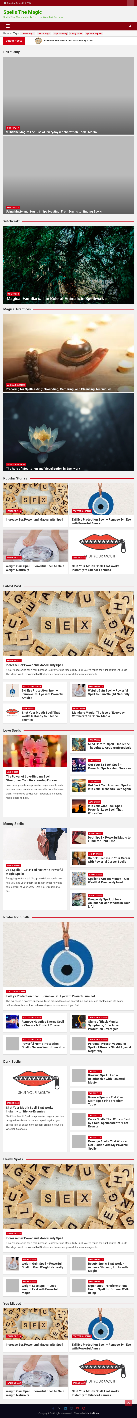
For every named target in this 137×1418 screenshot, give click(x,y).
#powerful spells (94, 33)
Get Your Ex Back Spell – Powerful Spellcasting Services (109, 766)
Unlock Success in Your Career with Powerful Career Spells (109, 860)
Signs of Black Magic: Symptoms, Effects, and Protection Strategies (104, 1025)
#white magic (43, 33)
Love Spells (12, 772)
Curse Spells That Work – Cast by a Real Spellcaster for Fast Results (109, 1122)
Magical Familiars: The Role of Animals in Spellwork (55, 298)
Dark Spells (79, 558)
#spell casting (60, 33)
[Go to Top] (128, 1403)
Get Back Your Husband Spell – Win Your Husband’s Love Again (109, 787)
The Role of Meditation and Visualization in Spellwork (43, 468)
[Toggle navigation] (7, 26)
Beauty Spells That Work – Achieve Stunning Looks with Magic (108, 1267)
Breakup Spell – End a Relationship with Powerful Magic (106, 1078)
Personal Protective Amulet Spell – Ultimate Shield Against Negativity (109, 1047)
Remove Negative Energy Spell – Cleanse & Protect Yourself (43, 1023)
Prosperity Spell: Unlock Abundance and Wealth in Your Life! (109, 903)
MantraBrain (92, 1413)
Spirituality (13, 128)
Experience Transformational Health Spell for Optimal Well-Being (108, 1289)
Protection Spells (82, 511)
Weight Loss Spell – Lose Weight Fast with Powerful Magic (40, 1289)
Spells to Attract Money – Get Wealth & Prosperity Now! (108, 880)
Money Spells (13, 865)
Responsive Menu (130, 3)
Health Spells (14, 511)
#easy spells (76, 33)
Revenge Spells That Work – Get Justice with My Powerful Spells (108, 1145)
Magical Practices (16, 385)
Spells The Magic (22, 12)
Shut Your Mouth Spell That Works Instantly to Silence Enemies (41, 716)
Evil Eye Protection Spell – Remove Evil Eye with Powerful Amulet (42, 694)
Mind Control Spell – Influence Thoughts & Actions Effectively (109, 745)
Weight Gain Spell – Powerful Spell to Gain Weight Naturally (108, 692)
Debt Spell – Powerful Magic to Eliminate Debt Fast (109, 839)
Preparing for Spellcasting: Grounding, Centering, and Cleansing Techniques (58, 389)
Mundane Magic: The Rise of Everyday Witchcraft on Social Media (51, 132)
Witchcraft (13, 294)
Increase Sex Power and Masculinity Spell (34, 519)
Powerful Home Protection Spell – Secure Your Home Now (43, 1045)
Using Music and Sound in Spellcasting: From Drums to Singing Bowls (54, 211)
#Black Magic (27, 33)
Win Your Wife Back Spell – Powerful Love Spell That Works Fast (106, 809)
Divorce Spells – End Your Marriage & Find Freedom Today (105, 1101)
